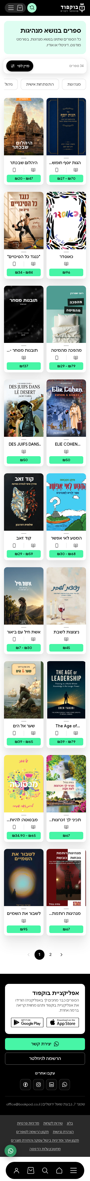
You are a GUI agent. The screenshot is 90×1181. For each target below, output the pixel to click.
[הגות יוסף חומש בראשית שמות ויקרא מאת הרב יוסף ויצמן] (66, 126)
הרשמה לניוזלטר (45, 1058)
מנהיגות (74, 84)
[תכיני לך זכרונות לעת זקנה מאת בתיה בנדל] (66, 783)
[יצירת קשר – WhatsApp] (10, 1151)
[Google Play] (27, 1022)
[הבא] (61, 955)
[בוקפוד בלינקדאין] (51, 1084)
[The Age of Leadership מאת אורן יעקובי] (66, 690)
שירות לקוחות (53, 1123)
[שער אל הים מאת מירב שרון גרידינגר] (24, 690)
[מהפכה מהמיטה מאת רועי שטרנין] (66, 314)
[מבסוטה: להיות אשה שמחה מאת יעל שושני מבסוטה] (24, 783)
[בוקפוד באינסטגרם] (38, 1084)
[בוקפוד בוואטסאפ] (64, 1084)
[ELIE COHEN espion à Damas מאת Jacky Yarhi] (66, 408)
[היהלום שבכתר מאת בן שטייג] (24, 126)
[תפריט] (11, 8)
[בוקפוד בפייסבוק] (25, 1084)
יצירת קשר (41, 1044)
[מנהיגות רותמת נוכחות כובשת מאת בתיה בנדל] (66, 877)
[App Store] (62, 1022)
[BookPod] (71, 7)
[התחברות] (17, 1170)
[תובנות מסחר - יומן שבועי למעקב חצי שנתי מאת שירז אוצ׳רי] (24, 314)
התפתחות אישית (40, 84)
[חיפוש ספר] (31, 7)
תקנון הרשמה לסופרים (32, 1132)
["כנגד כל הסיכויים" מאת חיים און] (24, 220)
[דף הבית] (59, 1170)
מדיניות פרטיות (28, 1123)
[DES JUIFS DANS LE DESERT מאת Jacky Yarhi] (24, 408)
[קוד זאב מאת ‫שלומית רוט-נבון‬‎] (24, 502)
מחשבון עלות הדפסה (45, 1149)
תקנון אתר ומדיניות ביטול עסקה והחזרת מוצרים (45, 1140)
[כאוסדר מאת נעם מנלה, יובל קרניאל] (66, 220)
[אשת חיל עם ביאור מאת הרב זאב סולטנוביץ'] (24, 596)
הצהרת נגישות (63, 1132)
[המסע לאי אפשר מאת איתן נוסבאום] (66, 502)
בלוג (70, 1123)
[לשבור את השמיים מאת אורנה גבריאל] (24, 877)
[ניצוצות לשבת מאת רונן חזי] (66, 596)
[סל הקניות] (20, 8)
